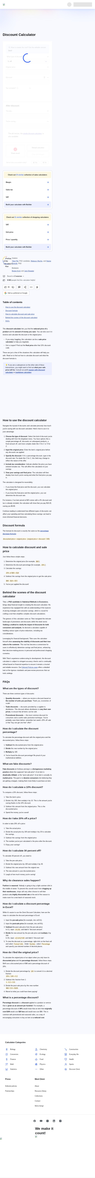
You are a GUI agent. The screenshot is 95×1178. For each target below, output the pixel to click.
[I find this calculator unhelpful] (13, 287)
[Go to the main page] (14, 4)
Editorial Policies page (30, 667)
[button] (27, 175)
